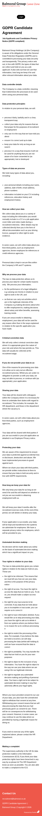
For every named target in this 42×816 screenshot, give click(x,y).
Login (21, 17)
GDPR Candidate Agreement (14, 803)
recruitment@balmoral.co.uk (14, 799)
